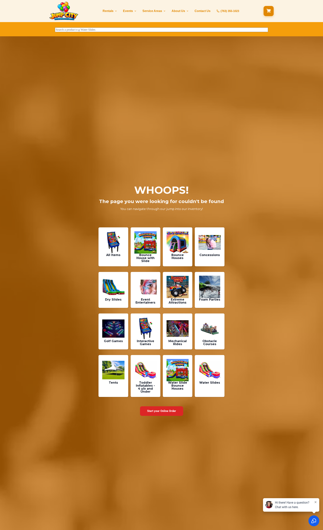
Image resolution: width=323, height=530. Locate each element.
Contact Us (202, 11)
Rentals (108, 11)
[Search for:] (161, 29)
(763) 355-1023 (230, 11)
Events (128, 11)
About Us (178, 11)
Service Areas (152, 11)
